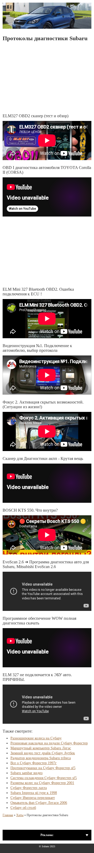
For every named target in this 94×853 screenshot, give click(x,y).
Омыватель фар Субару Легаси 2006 (38, 803)
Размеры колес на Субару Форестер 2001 (42, 783)
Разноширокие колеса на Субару (36, 738)
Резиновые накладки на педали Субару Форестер (49, 743)
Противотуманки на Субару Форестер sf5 (42, 768)
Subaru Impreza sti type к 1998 (33, 793)
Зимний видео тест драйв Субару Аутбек (42, 753)
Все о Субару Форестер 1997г (33, 763)
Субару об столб (23, 808)
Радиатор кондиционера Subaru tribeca (40, 758)
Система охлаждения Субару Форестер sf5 (43, 778)
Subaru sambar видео (26, 773)
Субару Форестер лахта (28, 788)
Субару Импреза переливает (32, 798)
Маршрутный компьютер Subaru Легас (40, 748)
